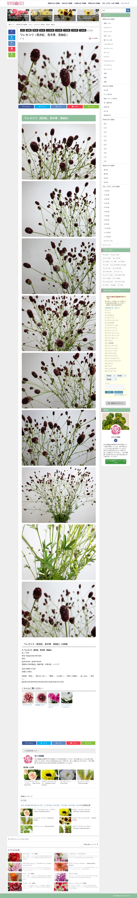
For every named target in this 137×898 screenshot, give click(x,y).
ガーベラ (106, 52)
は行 (105, 144)
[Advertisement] (40, 725)
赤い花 (42, 30)
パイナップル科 (109, 275)
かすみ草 (111, 323)
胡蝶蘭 (111, 343)
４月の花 (106, 203)
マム (110, 366)
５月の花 (106, 207)
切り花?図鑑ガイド (121, 395)
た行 (105, 136)
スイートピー (113, 351)
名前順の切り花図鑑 (80, 3)
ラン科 (121, 285)
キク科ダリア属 (120, 275)
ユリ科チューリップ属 (110, 261)
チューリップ (108, 69)
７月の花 (66, 30)
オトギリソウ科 (120, 281)
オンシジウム (113, 348)
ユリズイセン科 (109, 281)
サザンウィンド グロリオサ (19, 839)
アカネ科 (122, 261)
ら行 (105, 157)
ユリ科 (106, 264)
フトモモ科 (117, 278)
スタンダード (108, 27)
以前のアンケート (117, 403)
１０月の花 (50, 30)
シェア (11, 33)
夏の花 (106, 174)
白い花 (106, 111)
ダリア (111, 363)
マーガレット (113, 338)
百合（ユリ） (108, 35)
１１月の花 (107, 232)
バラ (109, 310)
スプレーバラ (108, 31)
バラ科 (91, 30)
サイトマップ (125, 3)
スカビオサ (112, 368)
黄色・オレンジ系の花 (110, 98)
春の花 (106, 169)
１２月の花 (107, 236)
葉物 (105, 81)
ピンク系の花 (108, 94)
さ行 (105, 132)
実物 (105, 73)
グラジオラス (113, 356)
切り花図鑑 (95, 38)
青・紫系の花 (108, 102)
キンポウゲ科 (117, 268)
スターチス (112, 371)
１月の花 (106, 190)
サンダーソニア (114, 335)
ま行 (105, 148)
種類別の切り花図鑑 (54, 3)
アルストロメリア (109, 61)
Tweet (11, 38)
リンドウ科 (117, 258)
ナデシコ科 (107, 268)
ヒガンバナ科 (115, 254)
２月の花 (106, 195)
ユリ (109, 312)
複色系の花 (107, 115)
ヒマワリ (106, 56)
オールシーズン (108, 240)
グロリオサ (112, 353)
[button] (9, 15)
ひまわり (111, 315)
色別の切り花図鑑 (67, 3)
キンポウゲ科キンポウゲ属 (119, 264)
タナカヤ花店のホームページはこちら (116, 461)
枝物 (105, 77)
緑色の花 (106, 107)
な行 (105, 140)
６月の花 (58, 30)
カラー (111, 340)
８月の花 (74, 30)
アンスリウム (108, 65)
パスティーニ (118, 271)
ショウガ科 (107, 278)
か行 (105, 128)
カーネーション (108, 48)
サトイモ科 (107, 258)
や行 (105, 153)
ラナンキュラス (113, 320)
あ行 (105, 123)
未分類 (28, 30)
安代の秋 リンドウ (90, 844)
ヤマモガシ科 (108, 271)
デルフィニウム (113, 325)
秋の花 (35, 30)
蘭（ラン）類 (108, 40)
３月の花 (106, 199)
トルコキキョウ (108, 44)
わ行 (22, 30)
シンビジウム (113, 345)
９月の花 (82, 30)
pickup (113, 285)
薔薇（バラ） (108, 23)
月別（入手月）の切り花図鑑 (110, 3)
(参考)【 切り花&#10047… (114, 305)
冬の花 (106, 182)
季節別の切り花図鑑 (94, 3)
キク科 (106, 254)
